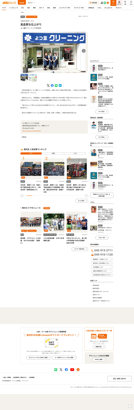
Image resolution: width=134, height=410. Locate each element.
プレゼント (118, 8)
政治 (48, 8)
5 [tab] (52, 195)
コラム (99, 8)
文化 (22, 8)
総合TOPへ (30, 2)
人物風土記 (91, 8)
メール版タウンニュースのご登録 (64, 357)
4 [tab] (46, 195)
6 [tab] (57, 195)
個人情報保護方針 (6, 380)
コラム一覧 (101, 237)
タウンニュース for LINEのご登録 (38, 357)
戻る (23, 12)
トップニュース (13, 8)
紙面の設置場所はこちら (100, 271)
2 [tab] (35, 195)
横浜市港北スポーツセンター (101, 291)
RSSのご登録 (98, 359)
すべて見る (101, 111)
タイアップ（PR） (79, 8)
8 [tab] (68, 195)
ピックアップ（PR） (65, 8)
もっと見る (81, 200)
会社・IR (119, 4)
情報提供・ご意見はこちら (100, 259)
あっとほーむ (108, 8)
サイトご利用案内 (16, 380)
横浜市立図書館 (97, 298)
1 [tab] (29, 195)
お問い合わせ (121, 379)
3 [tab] (41, 195)
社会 (28, 8)
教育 (34, 8)
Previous (25, 51)
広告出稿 (94, 2)
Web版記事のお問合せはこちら (101, 275)
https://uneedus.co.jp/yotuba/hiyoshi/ (31, 130)
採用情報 (31, 377)
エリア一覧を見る (79, 249)
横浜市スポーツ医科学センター (101, 301)
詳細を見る (99, 346)
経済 (54, 8)
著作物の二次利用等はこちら (101, 263)
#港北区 (24, 137)
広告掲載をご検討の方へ (20, 377)
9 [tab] (74, 195)
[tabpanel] (54, 52)
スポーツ (41, 8)
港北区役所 (96, 285)
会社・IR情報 (7, 377)
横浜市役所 (96, 288)
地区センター (96, 294)
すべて (4, 8)
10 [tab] (80, 195)
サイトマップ (25, 380)
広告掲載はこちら (98, 267)
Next (84, 51)
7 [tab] (63, 195)
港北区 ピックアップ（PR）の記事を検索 (101, 195)
